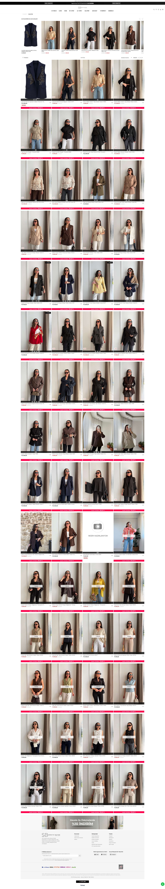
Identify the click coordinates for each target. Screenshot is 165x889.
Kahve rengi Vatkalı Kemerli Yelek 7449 (124, 403)
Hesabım (110, 836)
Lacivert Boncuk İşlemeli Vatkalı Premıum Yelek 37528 (29, 51)
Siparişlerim (111, 837)
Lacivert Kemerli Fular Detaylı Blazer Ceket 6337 (126, 303)
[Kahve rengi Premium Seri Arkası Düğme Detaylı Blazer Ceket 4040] (36, 533)
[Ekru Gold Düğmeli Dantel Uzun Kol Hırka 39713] (67, 180)
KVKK (93, 842)
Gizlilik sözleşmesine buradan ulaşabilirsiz (62, 860)
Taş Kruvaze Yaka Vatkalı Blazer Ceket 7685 (125, 454)
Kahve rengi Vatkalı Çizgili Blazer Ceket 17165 (126, 504)
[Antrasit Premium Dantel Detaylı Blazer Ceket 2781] (98, 331)
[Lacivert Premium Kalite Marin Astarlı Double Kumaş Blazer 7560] (67, 482)
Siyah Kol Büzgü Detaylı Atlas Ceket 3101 (31, 303)
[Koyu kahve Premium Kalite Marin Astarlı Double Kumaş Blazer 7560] (67, 533)
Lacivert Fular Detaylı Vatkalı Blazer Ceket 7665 (33, 504)
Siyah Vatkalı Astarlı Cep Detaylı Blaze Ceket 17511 (110, 51)
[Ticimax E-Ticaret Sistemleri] (82, 885)
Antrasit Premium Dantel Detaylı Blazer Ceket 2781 (95, 353)
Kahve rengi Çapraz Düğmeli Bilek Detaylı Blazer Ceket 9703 (33, 403)
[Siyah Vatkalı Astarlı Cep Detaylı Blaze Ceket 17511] (129, 80)
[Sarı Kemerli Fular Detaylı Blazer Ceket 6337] (98, 281)
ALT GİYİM (79, 10)
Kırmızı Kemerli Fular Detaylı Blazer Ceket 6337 (33, 353)
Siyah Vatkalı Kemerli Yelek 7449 (29, 454)
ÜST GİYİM (71, 10)
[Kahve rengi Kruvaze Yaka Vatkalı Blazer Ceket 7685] (98, 432)
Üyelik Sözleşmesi (95, 836)
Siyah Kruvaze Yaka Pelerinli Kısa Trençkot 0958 (95, 152)
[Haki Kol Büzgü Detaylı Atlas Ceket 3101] (98, 180)
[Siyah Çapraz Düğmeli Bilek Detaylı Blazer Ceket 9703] (129, 331)
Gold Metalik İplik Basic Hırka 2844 (92, 554)
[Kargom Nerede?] (160, 9)
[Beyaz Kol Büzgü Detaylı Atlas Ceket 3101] (129, 231)
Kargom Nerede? (112, 842)
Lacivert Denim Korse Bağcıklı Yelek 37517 (69, 51)
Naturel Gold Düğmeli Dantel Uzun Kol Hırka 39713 (33, 202)
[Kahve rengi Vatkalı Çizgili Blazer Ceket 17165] (129, 482)
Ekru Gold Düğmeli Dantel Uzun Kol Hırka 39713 (64, 202)
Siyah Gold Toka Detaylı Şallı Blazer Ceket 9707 (95, 403)
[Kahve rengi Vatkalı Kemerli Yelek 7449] (129, 382)
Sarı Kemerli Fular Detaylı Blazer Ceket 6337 (94, 303)
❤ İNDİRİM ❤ (103, 10)
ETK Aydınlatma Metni (96, 846)
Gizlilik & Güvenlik (95, 837)
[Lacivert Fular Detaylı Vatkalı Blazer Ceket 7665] (36, 482)
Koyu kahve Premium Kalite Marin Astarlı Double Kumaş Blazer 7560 (64, 554)
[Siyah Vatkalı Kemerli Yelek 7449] (36, 432)
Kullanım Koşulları (95, 839)
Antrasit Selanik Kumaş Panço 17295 (92, 504)
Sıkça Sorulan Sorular (78, 837)
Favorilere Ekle (50, 102)
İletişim (75, 839)
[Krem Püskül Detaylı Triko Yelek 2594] (98, 231)
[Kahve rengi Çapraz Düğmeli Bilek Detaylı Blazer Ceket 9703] (36, 382)
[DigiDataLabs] (82, 881)
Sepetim (110, 839)
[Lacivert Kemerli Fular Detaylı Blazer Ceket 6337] (129, 281)
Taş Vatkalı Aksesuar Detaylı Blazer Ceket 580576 (33, 252)
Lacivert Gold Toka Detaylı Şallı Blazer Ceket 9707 (64, 403)
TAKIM (65, 10)
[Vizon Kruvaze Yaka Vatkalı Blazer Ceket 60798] (129, 180)
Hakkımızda (76, 836)
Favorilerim (111, 841)
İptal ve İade (111, 844)
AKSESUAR (94, 10)
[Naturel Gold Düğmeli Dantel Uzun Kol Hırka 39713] (36, 180)
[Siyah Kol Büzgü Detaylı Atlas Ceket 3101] (36, 281)
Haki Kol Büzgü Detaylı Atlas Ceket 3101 (93, 202)
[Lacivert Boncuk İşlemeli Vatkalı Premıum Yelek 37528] (36, 80)
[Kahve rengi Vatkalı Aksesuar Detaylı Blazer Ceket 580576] (67, 231)
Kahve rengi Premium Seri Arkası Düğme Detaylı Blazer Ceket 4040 (33, 554)
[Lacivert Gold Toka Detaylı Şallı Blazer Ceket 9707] (67, 382)
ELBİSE (60, 10)
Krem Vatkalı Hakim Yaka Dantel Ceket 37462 (50, 51)
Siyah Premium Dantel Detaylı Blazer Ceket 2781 (64, 353)
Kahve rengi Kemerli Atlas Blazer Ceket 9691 (63, 454)
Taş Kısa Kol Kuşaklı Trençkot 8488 (30, 152)
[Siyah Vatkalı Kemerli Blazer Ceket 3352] (129, 130)
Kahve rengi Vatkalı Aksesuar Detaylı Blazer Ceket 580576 (130, 51)
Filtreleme (26, 57)
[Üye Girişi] (158, 9)
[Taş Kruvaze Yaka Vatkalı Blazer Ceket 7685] (129, 432)
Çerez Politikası (95, 841)
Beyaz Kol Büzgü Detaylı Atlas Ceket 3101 (124, 252)
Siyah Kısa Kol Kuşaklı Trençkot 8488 (89, 50)
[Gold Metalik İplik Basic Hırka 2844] (98, 533)
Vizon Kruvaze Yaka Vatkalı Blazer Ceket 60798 (126, 202)
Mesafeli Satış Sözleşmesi (97, 844)
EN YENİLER (54, 10)
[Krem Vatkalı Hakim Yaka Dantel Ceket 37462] (98, 80)
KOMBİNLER (111, 10)
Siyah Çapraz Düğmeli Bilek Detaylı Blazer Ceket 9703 (126, 353)
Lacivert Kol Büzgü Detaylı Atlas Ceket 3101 (63, 303)
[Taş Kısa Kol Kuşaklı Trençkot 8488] (36, 130)
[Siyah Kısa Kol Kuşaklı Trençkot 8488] (67, 130)
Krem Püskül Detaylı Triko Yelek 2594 (92, 252)
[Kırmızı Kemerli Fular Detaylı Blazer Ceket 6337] (36, 331)
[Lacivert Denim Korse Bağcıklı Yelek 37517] (67, 80)
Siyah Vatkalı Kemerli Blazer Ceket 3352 (124, 152)
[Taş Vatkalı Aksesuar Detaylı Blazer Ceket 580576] (36, 231)
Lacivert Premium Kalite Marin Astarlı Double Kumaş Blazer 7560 (64, 504)
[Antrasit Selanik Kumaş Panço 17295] (98, 482)
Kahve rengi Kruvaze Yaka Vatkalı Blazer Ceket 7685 (95, 454)
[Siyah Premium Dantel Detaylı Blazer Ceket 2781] (67, 331)
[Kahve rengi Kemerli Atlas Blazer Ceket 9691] (67, 432)
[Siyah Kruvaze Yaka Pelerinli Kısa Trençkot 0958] (98, 130)
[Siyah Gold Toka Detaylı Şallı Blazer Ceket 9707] (98, 382)
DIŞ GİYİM (87, 10)
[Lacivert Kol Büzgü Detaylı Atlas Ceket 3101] (67, 281)
